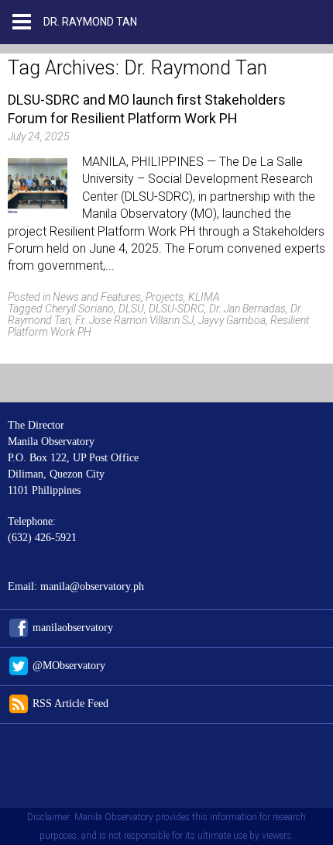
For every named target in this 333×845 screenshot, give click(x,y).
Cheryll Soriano (79, 308)
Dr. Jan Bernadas (247, 308)
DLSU (131, 308)
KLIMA (203, 297)
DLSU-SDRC (176, 308)
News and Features (97, 297)
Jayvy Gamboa (232, 320)
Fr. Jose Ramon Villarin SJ (134, 320)
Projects (165, 297)
